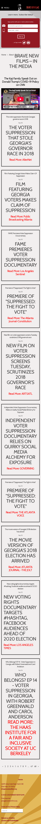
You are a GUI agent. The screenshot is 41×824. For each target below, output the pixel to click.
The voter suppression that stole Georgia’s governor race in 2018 (20, 118)
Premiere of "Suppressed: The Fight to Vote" (20, 288)
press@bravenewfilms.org (9, 801)
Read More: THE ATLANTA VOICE (20, 514)
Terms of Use (5, 806)
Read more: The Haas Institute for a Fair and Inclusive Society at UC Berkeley (20, 737)
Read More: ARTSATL (20, 393)
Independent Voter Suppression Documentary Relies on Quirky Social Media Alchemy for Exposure (20, 409)
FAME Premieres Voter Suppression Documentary (20, 234)
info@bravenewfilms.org (9, 789)
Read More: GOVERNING (20, 468)
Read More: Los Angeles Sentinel (20, 272)
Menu (6, 7)
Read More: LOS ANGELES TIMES (18, 646)
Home (3, 54)
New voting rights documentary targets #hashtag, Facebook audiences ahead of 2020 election (20, 586)
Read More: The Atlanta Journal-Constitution (20, 319)
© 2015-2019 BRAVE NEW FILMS (12, 795)
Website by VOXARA (8, 818)
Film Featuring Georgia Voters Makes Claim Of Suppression (20, 174)
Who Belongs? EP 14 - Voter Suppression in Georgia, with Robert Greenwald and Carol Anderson (20, 664)
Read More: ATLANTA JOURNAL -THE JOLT (20, 568)
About (11, 54)
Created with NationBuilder (9, 820)
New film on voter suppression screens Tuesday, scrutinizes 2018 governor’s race (20, 336)
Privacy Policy (15, 806)
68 (35, 766)
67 (32, 766)
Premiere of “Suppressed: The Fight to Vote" (20, 482)
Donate (20, 779)
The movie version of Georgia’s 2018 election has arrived (20, 530)
